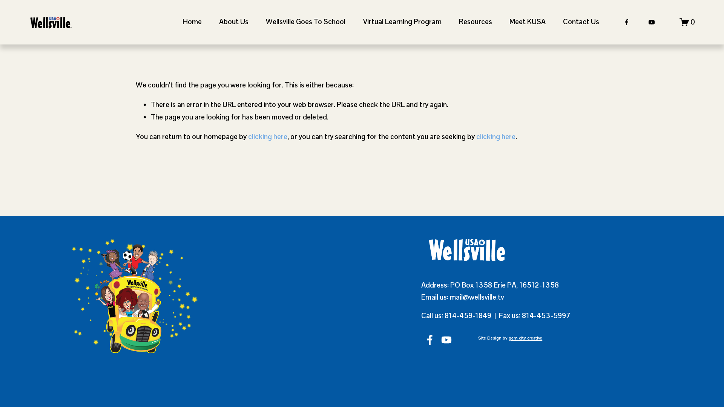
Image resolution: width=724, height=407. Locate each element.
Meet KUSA (527, 21)
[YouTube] (651, 22)
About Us (233, 21)
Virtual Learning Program (402, 21)
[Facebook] (626, 22)
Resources (475, 21)
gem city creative (525, 338)
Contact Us (581, 21)
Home (192, 21)
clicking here (267, 136)
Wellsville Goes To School (305, 21)
